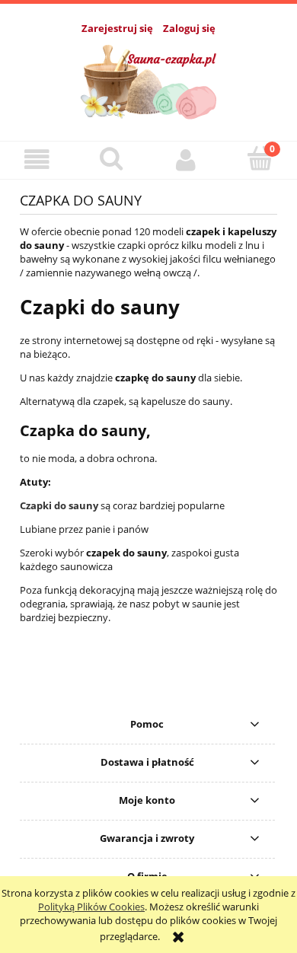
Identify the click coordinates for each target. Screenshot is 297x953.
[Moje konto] (185, 159)
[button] (37, 159)
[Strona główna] (149, 79)
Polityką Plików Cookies (91, 906)
